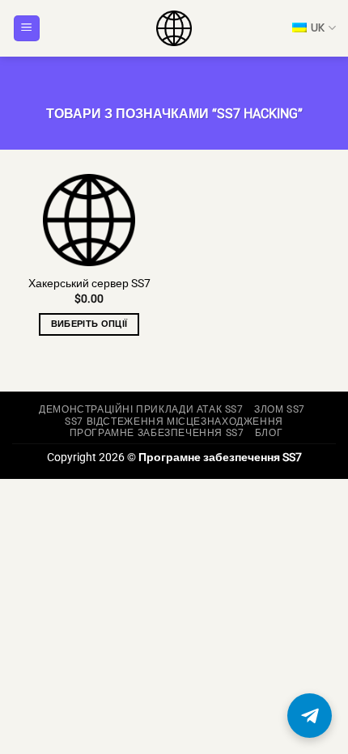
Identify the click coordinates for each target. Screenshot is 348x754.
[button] (27, 28)
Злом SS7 (279, 409)
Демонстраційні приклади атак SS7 (141, 409)
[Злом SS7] (174, 28)
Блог (268, 432)
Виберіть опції (89, 324)
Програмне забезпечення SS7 (157, 432)
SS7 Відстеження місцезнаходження (174, 421)
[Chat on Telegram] (309, 715)
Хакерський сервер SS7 (89, 283)
